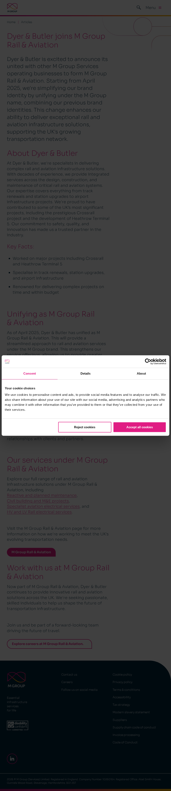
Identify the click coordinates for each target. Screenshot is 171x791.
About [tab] (141, 373)
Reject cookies (84, 427)
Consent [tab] (29, 373)
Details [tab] (85, 373)
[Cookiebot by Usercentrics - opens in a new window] (148, 361)
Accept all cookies (139, 427)
